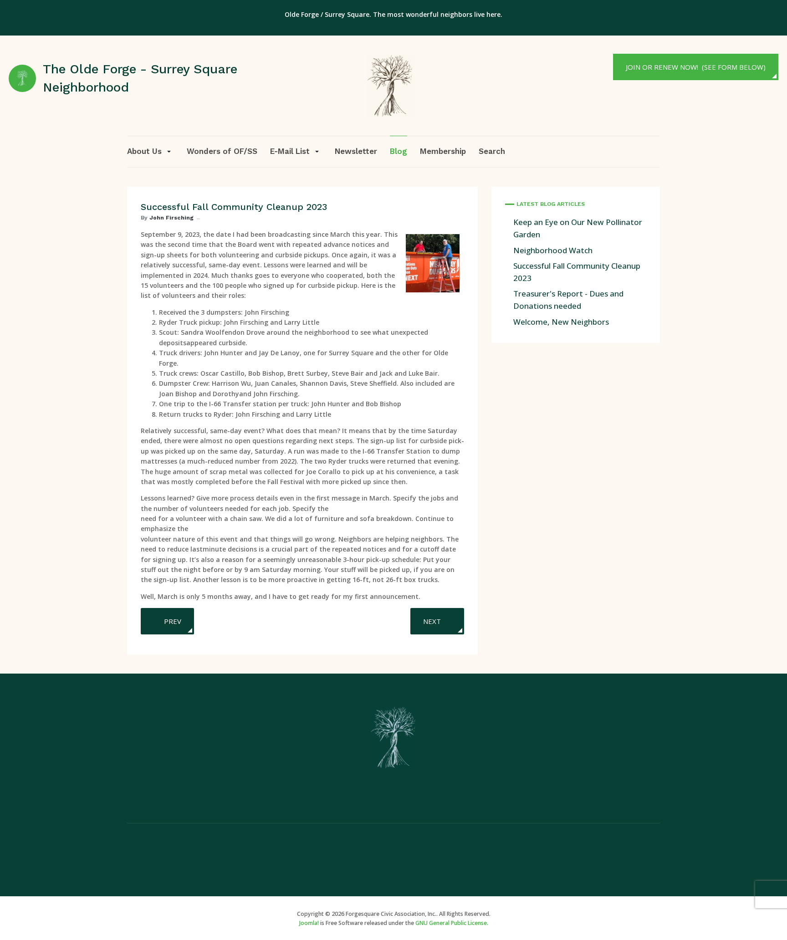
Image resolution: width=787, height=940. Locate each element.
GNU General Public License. (451, 923)
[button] (150, 151)
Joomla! (309, 923)
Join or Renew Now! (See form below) (696, 67)
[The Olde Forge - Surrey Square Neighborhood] (390, 84)
